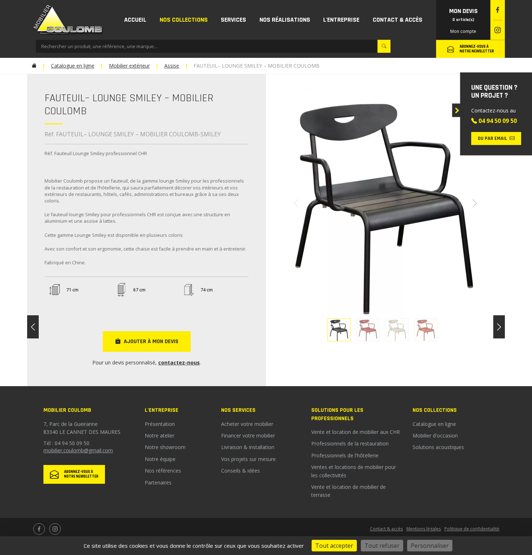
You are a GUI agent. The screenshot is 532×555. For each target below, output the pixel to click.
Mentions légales (423, 529)
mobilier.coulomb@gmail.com (78, 450)
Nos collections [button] (435, 410)
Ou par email (492, 138)
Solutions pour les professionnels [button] (337, 414)
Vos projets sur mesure (248, 459)
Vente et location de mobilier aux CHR (355, 431)
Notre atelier (159, 435)
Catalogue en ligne (434, 423)
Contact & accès (386, 529)
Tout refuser (382, 546)
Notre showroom (165, 447)
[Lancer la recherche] (383, 46)
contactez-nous (179, 362)
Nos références (163, 470)
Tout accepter (334, 546)
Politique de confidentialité (471, 529)
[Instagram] (497, 30)
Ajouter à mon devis (151, 341)
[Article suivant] (499, 326)
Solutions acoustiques (438, 447)
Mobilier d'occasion (435, 435)
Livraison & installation (247, 447)
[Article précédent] (33, 326)
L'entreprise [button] (161, 410)
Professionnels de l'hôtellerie (345, 455)
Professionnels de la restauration (350, 443)
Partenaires (158, 482)
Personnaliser (430, 546)
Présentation (160, 423)
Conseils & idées (240, 470)
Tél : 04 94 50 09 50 (66, 443)
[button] (184, 20)
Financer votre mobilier (248, 435)
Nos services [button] (238, 410)
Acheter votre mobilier (247, 423)
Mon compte (463, 31)
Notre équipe (160, 459)
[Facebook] (497, 10)
